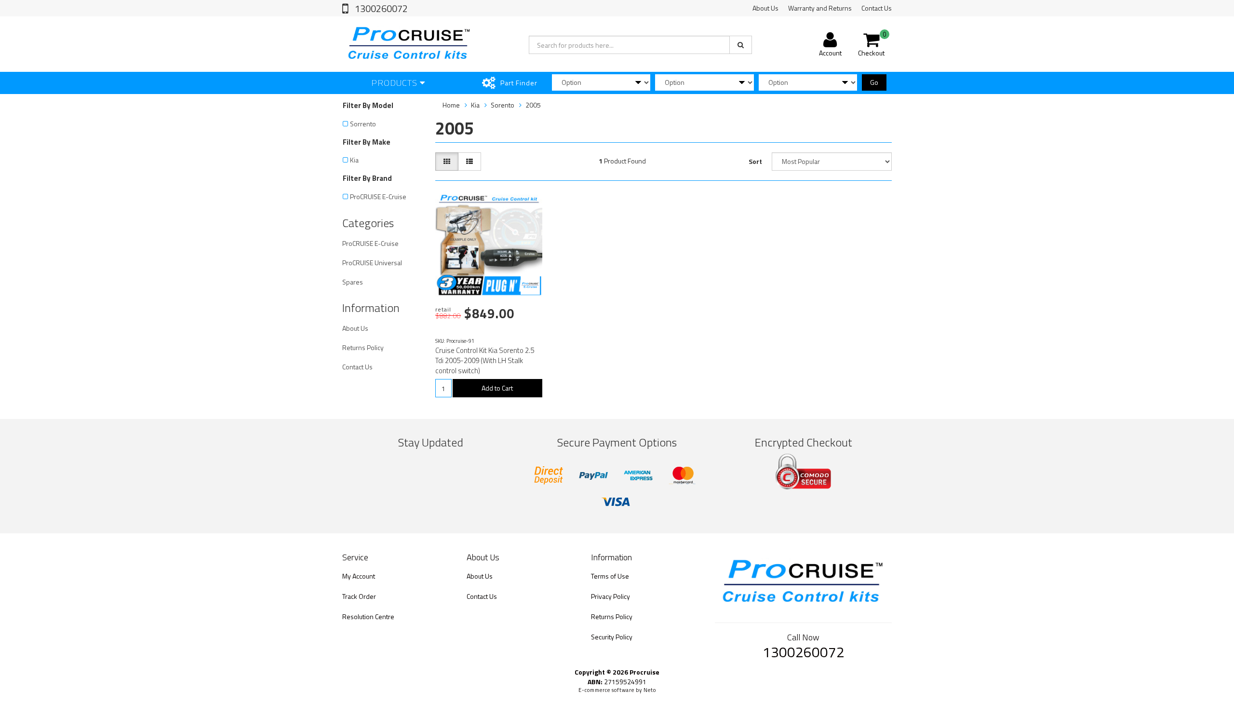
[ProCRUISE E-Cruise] (530, 285)
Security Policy (611, 637)
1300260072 (380, 8)
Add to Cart (497, 388)
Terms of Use (610, 576)
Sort (755, 161)
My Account (358, 576)
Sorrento (363, 124)
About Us (765, 8)
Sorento (502, 105)
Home (451, 105)
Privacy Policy (610, 596)
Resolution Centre (368, 616)
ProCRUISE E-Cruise (378, 196)
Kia (354, 160)
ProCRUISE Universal (372, 262)
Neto (650, 690)
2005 (533, 105)
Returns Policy (363, 347)
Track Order (359, 596)
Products (395, 82)
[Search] (740, 45)
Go (874, 82)
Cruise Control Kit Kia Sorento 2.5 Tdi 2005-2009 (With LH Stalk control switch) (484, 360)
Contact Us (876, 8)
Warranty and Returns (820, 8)
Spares (352, 282)
